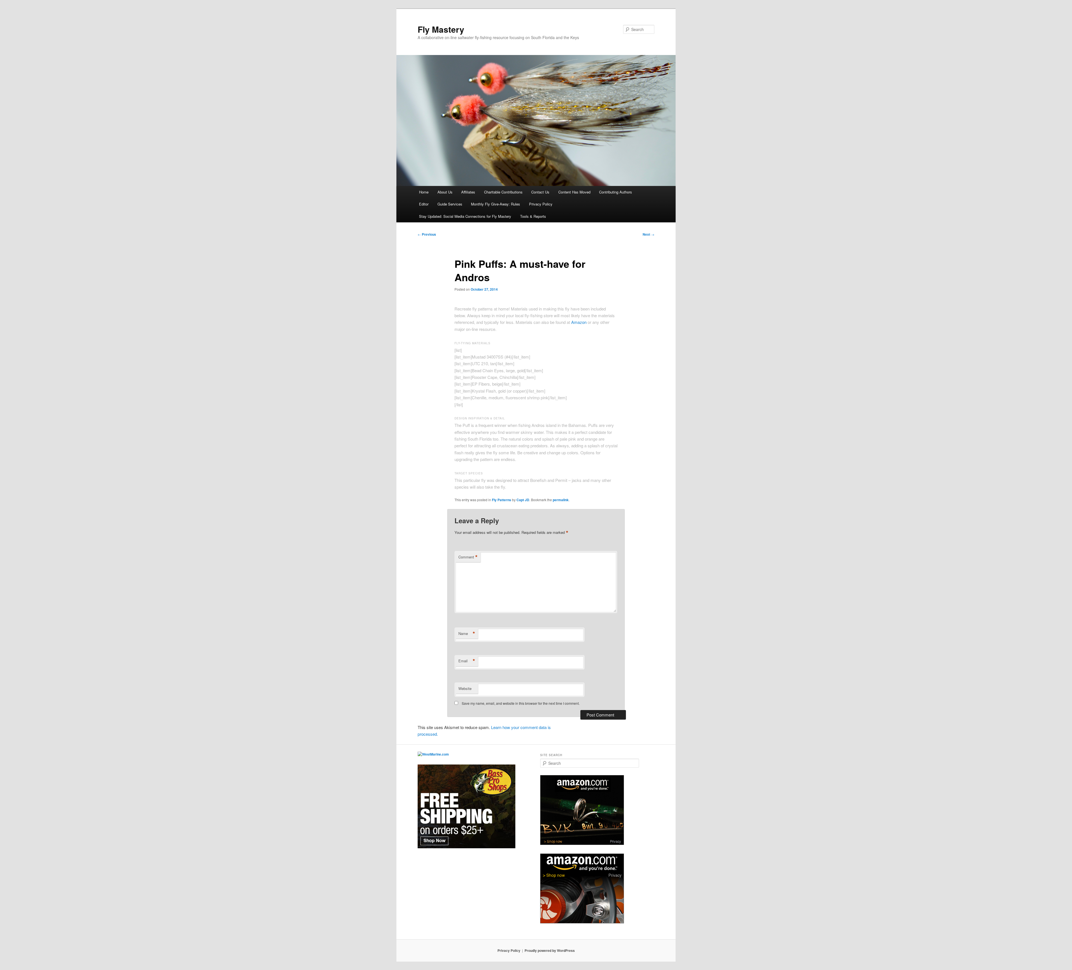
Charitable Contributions (503, 192)
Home (424, 192)
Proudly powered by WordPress (550, 950)
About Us (445, 192)
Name (466, 633)
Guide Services (449, 204)
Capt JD (522, 499)
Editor (424, 204)
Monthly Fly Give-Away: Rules (495, 204)
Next (648, 234)
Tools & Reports (533, 216)
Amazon (579, 322)
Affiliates (468, 192)
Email (466, 660)
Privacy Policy (540, 204)
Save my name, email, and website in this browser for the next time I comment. (521, 703)
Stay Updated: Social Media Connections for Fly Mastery (465, 216)
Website (465, 688)
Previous (427, 234)
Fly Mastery (441, 29)
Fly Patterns (501, 499)
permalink (561, 499)
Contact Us (540, 192)
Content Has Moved (574, 192)
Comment (468, 557)
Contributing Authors (615, 192)
